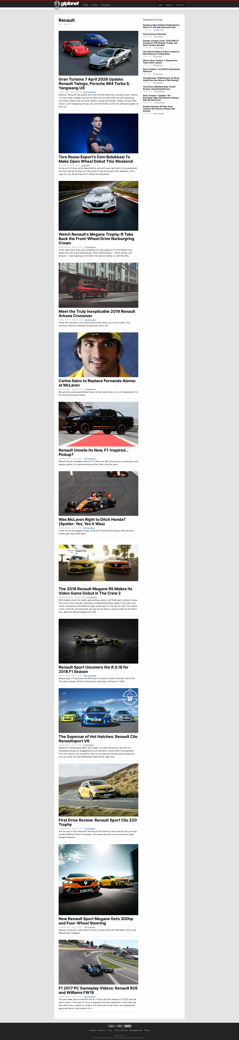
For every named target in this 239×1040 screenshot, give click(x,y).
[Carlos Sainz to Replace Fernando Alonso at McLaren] (98, 376)
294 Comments (90, 676)
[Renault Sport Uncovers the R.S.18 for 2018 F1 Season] (98, 663)
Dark (119, 1026)
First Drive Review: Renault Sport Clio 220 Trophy (98, 822)
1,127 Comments (158, 30)
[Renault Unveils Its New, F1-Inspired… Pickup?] (98, 446)
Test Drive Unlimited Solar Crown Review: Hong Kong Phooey (159, 87)
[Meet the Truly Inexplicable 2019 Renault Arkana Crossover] (98, 307)
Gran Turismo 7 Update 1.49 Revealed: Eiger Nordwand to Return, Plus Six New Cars (161, 97)
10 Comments (89, 996)
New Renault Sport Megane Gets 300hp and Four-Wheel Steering (96, 920)
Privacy (147, 1030)
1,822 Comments (159, 91)
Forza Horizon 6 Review (154, 34)
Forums (95, 5)
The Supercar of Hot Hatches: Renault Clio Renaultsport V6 (98, 738)
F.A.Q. (109, 1030)
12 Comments (90, 247)
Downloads (105, 5)
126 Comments (158, 74)
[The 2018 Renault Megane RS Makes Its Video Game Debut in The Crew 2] (98, 584)
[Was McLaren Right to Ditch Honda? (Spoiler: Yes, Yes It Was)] (98, 515)
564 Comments (158, 83)
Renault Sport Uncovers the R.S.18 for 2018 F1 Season (94, 669)
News (85, 5)
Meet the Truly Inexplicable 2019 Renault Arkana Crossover (97, 313)
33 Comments (157, 56)
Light (111, 1026)
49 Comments (89, 528)
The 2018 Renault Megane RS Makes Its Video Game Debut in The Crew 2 (95, 590)
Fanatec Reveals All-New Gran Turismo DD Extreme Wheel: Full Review (159, 108)
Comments (85, 165)
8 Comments (92, 597)
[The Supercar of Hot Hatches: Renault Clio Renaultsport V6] (98, 732)
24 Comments (89, 459)
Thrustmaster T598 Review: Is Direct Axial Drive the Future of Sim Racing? (161, 79)
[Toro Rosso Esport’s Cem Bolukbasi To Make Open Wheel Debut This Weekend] (98, 152)
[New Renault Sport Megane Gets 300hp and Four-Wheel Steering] (98, 914)
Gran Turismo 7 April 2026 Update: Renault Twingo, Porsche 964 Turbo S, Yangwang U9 (94, 83)
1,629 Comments (159, 102)
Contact (92, 1030)
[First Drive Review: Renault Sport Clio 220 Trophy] (98, 816)
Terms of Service (120, 1030)
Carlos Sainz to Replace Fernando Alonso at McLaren (97, 382)
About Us (101, 1030)
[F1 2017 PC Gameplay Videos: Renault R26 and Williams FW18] (98, 984)
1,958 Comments (158, 113)
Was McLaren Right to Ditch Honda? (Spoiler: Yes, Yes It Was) (92, 521)
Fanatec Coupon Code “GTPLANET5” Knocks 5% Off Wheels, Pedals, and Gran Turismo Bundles (161, 42)
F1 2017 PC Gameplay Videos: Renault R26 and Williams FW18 (98, 990)
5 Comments (90, 828)
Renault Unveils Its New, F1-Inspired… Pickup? (93, 452)
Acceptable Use (136, 1030)
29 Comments (90, 320)
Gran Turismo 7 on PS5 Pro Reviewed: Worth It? (161, 70)
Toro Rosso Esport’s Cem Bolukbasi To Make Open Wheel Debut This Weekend (96, 159)
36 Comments (158, 36)
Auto (128, 1026)
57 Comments (157, 65)
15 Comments (89, 927)
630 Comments (89, 92)
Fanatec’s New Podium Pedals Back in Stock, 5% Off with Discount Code (161, 26)
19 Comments (90, 389)
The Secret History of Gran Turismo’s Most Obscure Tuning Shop (161, 52)
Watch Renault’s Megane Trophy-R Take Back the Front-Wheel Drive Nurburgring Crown (96, 238)
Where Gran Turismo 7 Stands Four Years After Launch (160, 61)
